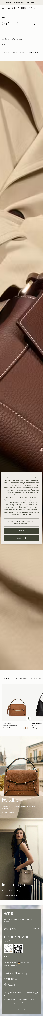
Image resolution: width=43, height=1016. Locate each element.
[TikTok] (23, 937)
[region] (21, 508)
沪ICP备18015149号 (11, 963)
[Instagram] (8, 937)
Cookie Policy (26, 514)
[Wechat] (19, 937)
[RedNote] (27, 937)
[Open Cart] (39, 8)
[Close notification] (40, 2)
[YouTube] (12, 937)
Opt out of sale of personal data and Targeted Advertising (21, 523)
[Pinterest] (16, 937)
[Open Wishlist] (35, 8)
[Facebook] (5, 937)
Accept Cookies (21, 538)
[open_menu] (3, 8)
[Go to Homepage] (22, 8)
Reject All (21, 531)
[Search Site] (8, 8)
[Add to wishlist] (29, 687)
